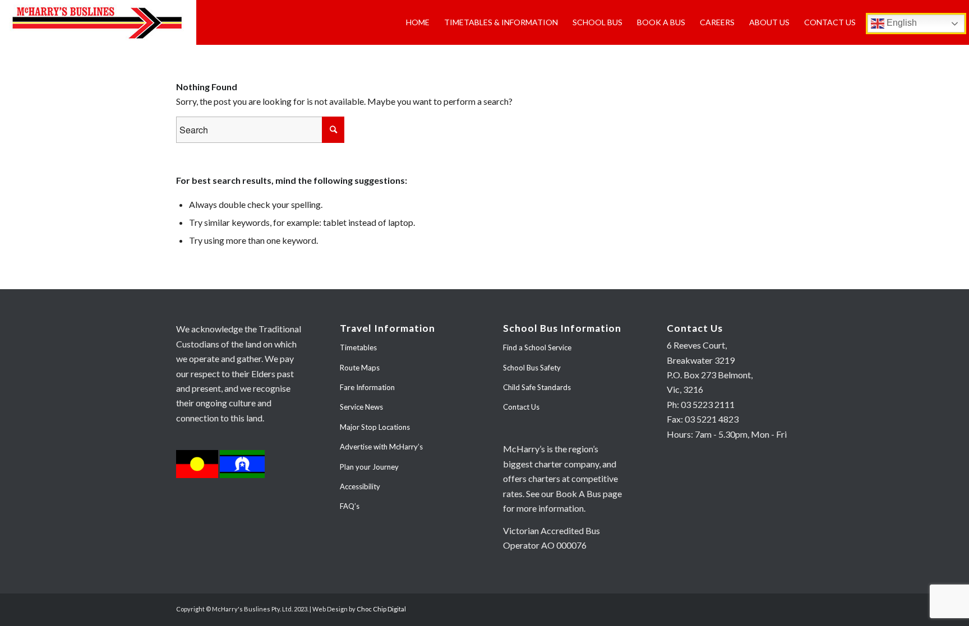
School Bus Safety (532, 367)
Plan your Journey (369, 466)
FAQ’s (349, 506)
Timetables (358, 347)
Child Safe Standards (537, 387)
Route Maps (360, 367)
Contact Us (521, 406)
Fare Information (367, 387)
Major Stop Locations (375, 427)
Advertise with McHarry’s (381, 446)
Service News (361, 406)
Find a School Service (537, 347)
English (900, 22)
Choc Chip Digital (381, 609)
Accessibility (360, 486)
